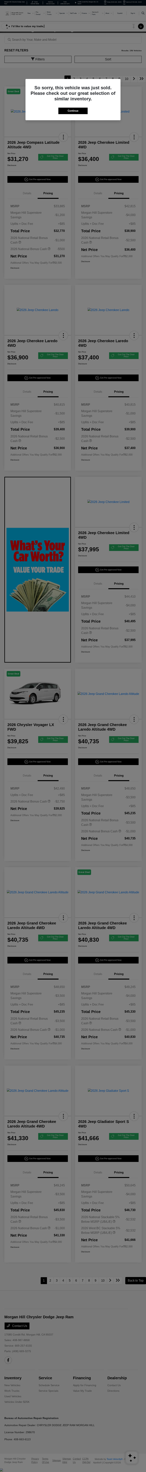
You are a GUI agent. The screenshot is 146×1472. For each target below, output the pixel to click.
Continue (73, 110)
